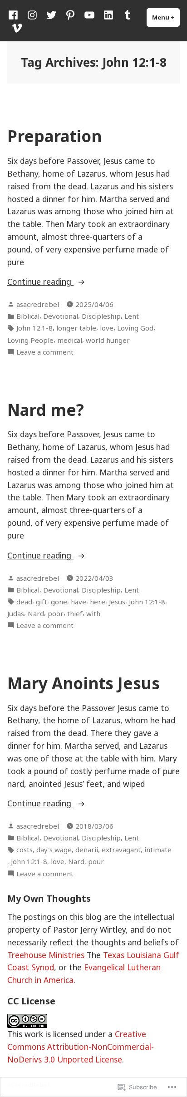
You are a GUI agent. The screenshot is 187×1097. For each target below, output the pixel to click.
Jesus (117, 601)
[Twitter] (51, 14)
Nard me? (45, 409)
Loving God (135, 327)
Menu (166, 17)
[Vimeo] (15, 27)
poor (56, 613)
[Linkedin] (108, 14)
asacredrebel (37, 304)
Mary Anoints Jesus (83, 683)
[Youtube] (89, 14)
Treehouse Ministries (45, 954)
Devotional (60, 316)
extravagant (121, 849)
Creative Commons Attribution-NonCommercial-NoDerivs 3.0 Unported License (80, 1046)
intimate (158, 849)
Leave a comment (45, 352)
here (97, 601)
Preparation (54, 136)
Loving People (30, 340)
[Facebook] (15, 14)
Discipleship (101, 316)
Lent (131, 316)
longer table (76, 327)
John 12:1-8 (34, 327)
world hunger (108, 340)
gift (41, 601)
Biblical (27, 316)
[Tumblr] (127, 14)
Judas (15, 613)
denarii (86, 849)
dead (24, 601)
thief (75, 613)
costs (24, 849)
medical (69, 340)
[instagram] (32, 14)
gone (59, 601)
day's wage (54, 849)
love (106, 327)
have (78, 601)
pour (96, 861)
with (93, 613)
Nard (36, 613)
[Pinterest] (70, 14)
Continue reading (40, 281)
